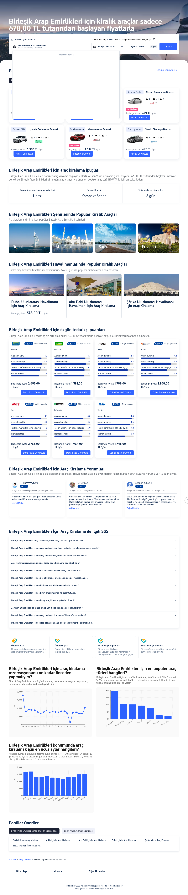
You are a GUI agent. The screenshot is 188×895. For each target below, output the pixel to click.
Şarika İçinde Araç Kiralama (157, 840)
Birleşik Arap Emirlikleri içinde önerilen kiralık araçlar (34, 831)
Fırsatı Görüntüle (139, 117)
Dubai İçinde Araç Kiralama (124, 840)
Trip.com (12, 859)
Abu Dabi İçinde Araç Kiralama (92, 840)
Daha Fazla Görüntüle (34, 392)
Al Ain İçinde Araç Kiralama (58, 840)
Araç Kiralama (25, 859)
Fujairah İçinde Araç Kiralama (25, 840)
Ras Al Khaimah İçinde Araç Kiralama (27, 846)
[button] (158, 4)
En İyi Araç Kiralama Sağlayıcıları (78, 831)
